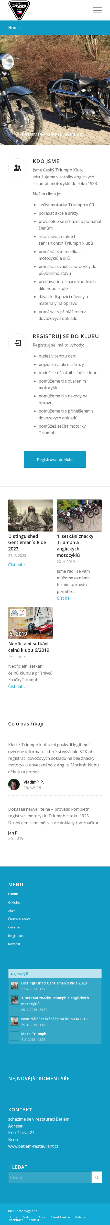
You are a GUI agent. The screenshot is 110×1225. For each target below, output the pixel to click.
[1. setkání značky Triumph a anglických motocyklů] (79, 516)
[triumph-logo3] (45, 10)
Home (14, 27)
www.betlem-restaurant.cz (33, 1146)
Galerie (14, 927)
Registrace (16, 935)
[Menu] (95, 10)
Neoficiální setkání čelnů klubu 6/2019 (28, 647)
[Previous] (4, 85)
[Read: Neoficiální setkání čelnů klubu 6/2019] (14, 1021)
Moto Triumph (33, 1033)
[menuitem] (95, 10)
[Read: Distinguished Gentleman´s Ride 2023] (14, 985)
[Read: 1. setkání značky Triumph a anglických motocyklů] (14, 1000)
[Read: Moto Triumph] (14, 1035)
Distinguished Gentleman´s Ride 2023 (27, 542)
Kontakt (14, 943)
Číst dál (15, 565)
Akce (12, 910)
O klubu (14, 902)
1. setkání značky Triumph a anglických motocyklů (75, 545)
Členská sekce (19, 919)
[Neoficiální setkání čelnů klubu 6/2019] (30, 623)
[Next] (105, 85)
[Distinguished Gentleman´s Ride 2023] (30, 516)
